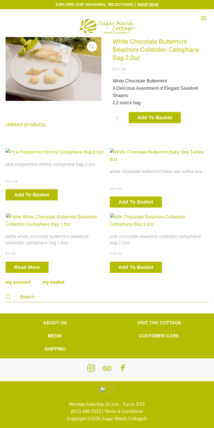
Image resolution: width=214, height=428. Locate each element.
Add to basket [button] (31, 195)
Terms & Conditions (123, 411)
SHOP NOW (148, 4)
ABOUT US (55, 322)
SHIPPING (55, 349)
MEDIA (55, 336)
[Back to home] (107, 26)
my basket (54, 282)
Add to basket (154, 117)
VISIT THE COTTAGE (159, 322)
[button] (203, 10)
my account (18, 282)
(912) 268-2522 (86, 411)
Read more (27, 267)
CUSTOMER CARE (159, 336)
